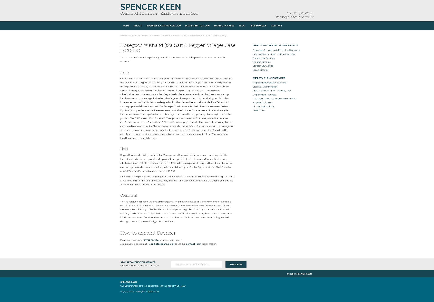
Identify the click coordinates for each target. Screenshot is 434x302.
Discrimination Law (197, 25)
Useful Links (259, 110)
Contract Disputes (261, 62)
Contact (276, 25)
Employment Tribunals (264, 94)
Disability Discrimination (265, 86)
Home (126, 25)
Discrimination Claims (264, 106)
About (138, 25)
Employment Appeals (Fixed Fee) (270, 82)
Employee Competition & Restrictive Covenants (276, 50)
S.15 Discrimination (262, 102)
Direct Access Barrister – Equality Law (272, 90)
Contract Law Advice (263, 66)
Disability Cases (224, 25)
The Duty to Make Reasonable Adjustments (274, 98)
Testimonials (258, 25)
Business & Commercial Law (163, 25)
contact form (193, 244)
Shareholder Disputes (263, 58)
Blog (242, 25)
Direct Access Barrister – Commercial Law (274, 54)
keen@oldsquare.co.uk (295, 17)
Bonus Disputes (260, 70)
